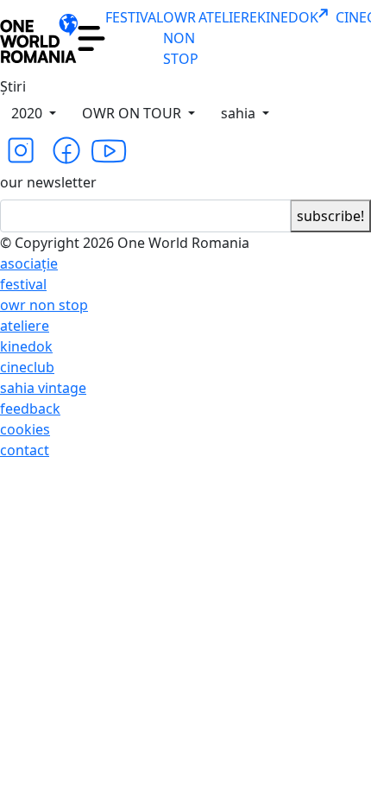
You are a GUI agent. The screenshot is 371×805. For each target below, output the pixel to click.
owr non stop (44, 304)
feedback (30, 408)
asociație (29, 263)
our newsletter (48, 182)
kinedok (26, 346)
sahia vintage (43, 387)
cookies (25, 429)
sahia (240, 113)
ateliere (24, 325)
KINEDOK (287, 17)
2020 (28, 113)
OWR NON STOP (180, 38)
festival (23, 284)
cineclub (27, 367)
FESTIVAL (134, 17)
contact (24, 450)
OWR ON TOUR (133, 113)
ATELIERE (227, 17)
